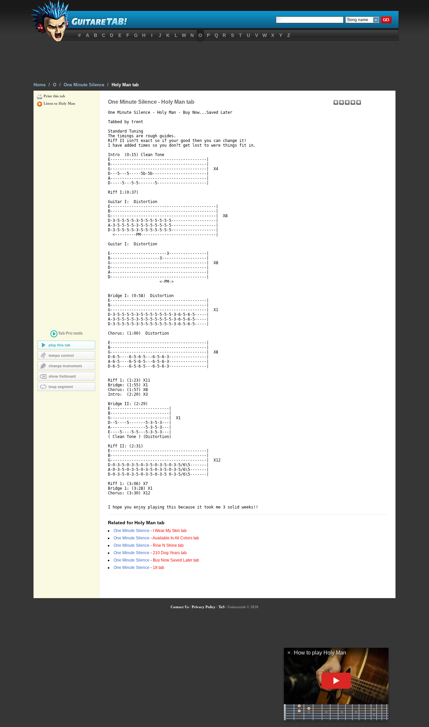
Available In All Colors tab (175, 538)
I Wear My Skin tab (170, 530)
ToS (222, 607)
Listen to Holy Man (59, 103)
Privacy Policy (204, 607)
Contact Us (180, 607)
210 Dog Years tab (170, 552)
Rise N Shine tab (168, 545)
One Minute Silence (84, 84)
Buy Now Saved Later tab (176, 560)
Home (40, 84)
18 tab (158, 567)
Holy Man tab (125, 84)
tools (70, 333)
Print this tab (54, 96)
